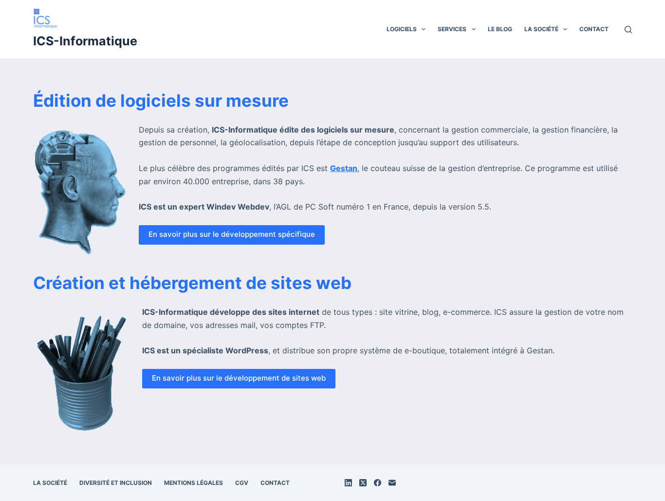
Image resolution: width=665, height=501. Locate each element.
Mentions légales (193, 482)
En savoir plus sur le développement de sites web (239, 378)
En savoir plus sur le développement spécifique (231, 234)
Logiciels (402, 29)
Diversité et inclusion (115, 482)
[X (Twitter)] (363, 482)
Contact (594, 29)
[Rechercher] (628, 29)
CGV (241, 482)
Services (452, 29)
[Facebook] (377, 482)
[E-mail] (392, 482)
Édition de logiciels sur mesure (161, 100)
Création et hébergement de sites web (192, 282)
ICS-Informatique (85, 41)
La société (541, 29)
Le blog (500, 29)
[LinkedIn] (348, 482)
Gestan (343, 168)
